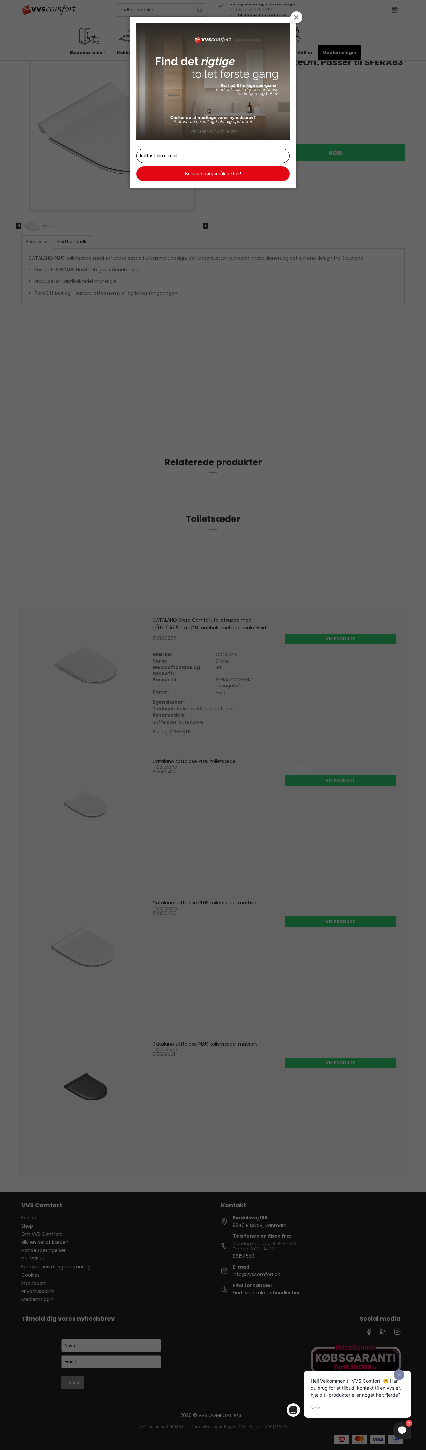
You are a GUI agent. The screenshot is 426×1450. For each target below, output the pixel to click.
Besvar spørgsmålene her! (213, 173)
